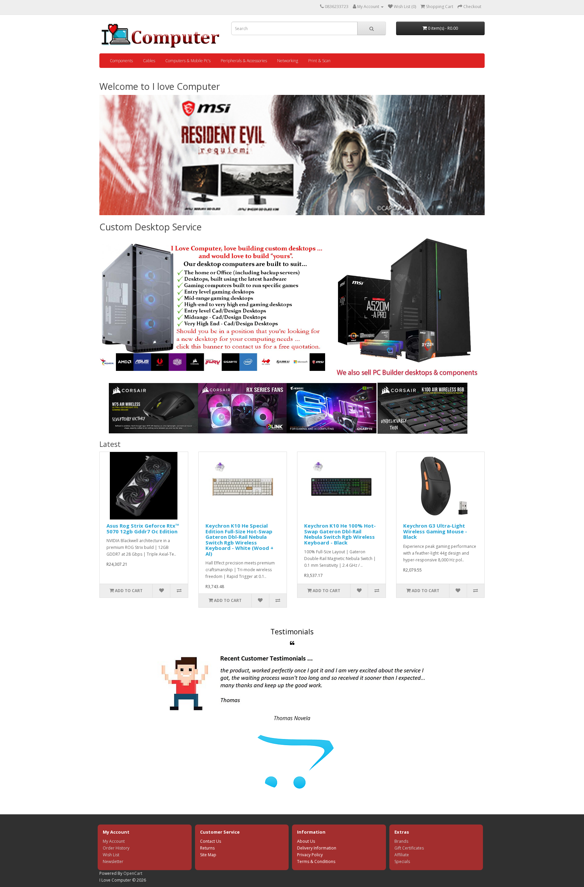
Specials (402, 861)
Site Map (208, 855)
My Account (114, 841)
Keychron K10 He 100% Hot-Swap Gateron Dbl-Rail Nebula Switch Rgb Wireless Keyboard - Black (340, 534)
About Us (306, 841)
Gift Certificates (409, 848)
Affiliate (401, 855)
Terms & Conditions (316, 861)
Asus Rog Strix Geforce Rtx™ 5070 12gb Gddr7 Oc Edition (142, 528)
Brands (401, 841)
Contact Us (210, 841)
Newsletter (113, 861)
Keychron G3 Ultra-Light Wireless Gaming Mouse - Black (435, 531)
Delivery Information (316, 848)
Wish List (111, 855)
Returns (207, 848)
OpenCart (132, 873)
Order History (116, 848)
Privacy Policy (310, 855)
